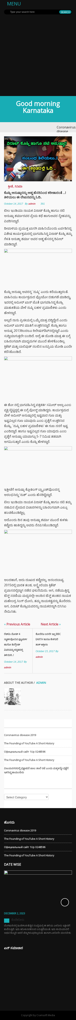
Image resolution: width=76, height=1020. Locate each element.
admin (31, 203)
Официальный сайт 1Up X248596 (24, 751)
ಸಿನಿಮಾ (18, 186)
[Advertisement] (38, 56)
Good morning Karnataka (38, 107)
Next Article (51, 624)
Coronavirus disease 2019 (66, 131)
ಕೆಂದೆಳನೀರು (17, 920)
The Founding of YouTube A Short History (29, 743)
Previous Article (17, 624)
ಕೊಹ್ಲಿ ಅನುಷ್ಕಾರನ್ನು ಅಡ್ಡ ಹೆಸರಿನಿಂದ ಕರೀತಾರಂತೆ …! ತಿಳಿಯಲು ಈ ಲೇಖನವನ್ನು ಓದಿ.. (35, 194)
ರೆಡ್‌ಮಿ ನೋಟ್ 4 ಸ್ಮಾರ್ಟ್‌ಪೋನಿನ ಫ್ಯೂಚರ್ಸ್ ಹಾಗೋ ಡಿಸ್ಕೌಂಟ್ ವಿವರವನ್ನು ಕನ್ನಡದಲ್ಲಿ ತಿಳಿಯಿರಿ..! (15, 644)
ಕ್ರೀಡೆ (10, 186)
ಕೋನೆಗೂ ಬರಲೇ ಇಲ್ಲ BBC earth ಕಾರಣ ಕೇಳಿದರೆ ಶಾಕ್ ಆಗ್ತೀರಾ (48, 639)
